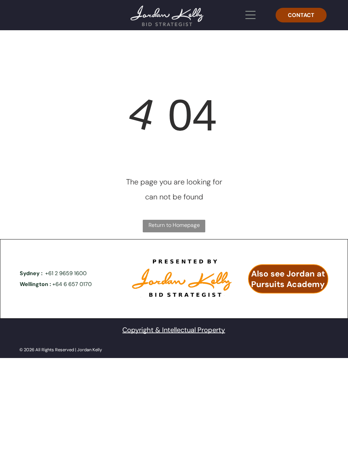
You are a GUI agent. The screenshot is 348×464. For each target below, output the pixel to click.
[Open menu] (250, 15)
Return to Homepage (174, 225)
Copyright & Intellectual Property (173, 329)
